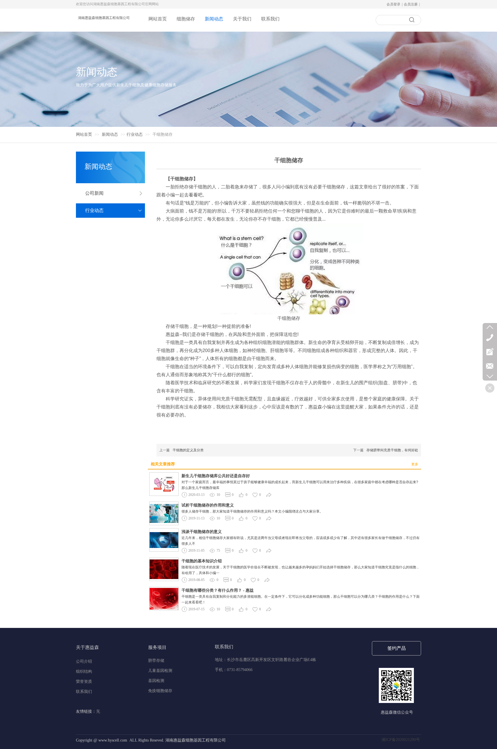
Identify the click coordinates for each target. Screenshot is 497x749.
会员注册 (411, 4)
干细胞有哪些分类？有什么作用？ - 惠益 (217, 590)
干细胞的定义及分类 (188, 450)
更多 (414, 464)
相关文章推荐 (163, 464)
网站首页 (84, 134)
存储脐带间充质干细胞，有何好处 (392, 450)
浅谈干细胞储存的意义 (201, 531)
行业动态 (135, 134)
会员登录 (393, 4)
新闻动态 (110, 134)
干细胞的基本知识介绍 (201, 561)
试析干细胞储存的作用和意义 (207, 505)
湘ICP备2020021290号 (401, 739)
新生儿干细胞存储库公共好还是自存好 (215, 475)
